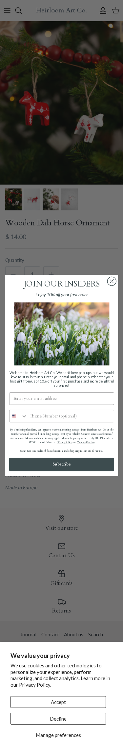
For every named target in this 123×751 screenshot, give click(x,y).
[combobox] (18, 416)
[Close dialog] (111, 281)
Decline (58, 719)
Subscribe (61, 464)
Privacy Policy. (35, 685)
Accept (58, 702)
